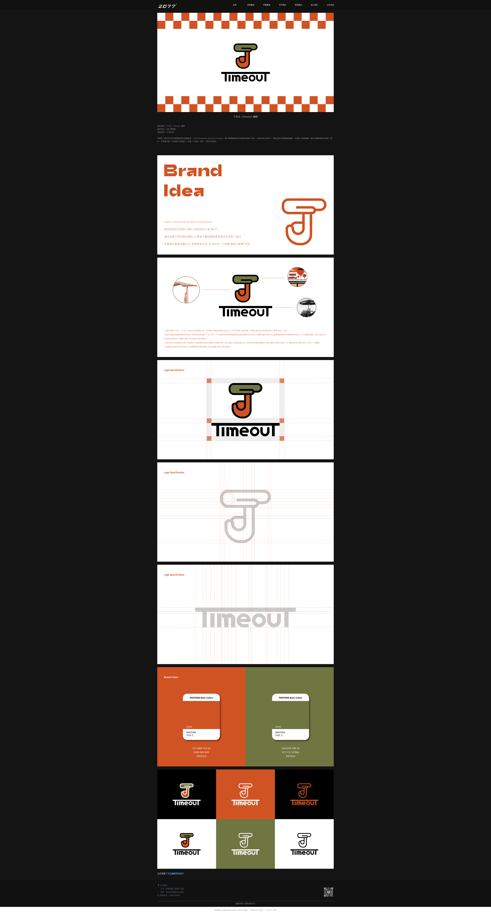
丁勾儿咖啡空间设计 (174, 873)
